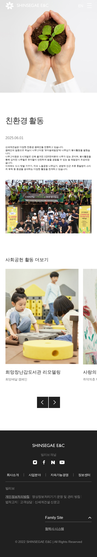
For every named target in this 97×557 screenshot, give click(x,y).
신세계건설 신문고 (47, 502)
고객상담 (26, 502)
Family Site (54, 518)
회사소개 (13, 475)
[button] (42, 402)
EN (80, 6)
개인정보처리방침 (17, 496)
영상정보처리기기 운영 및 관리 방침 (56, 496)
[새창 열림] (35, 462)
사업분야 (35, 475)
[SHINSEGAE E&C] (26, 5)
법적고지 (11, 502)
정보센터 (84, 475)
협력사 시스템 (54, 529)
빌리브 (9, 488)
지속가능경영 (60, 475)
